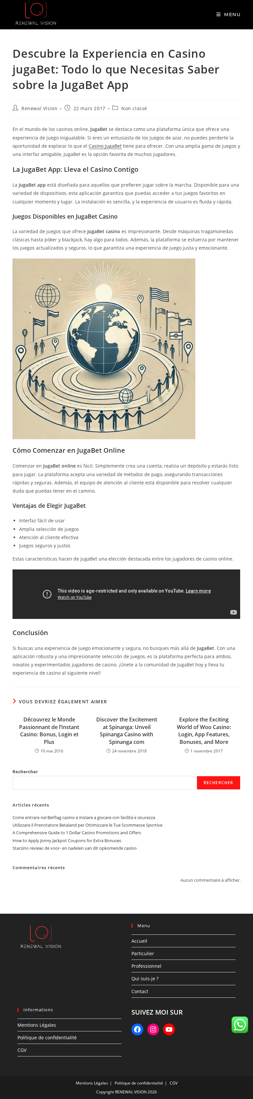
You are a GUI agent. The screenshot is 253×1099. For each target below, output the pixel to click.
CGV (21, 1050)
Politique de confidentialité (47, 1037)
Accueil (139, 941)
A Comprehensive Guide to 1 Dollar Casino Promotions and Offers (77, 833)
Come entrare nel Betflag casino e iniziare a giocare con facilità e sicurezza (84, 817)
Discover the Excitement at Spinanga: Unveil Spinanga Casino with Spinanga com (126, 730)
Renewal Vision (39, 108)
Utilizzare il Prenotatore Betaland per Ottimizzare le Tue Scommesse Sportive (87, 825)
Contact (139, 991)
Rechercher (25, 772)
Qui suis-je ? (144, 978)
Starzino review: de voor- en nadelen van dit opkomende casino (75, 848)
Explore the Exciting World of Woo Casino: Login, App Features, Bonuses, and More (204, 730)
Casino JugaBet (105, 146)
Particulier (142, 953)
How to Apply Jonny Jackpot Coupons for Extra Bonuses (67, 840)
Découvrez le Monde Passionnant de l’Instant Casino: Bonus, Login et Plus (49, 730)
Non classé (134, 108)
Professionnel (146, 966)
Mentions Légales (36, 1025)
